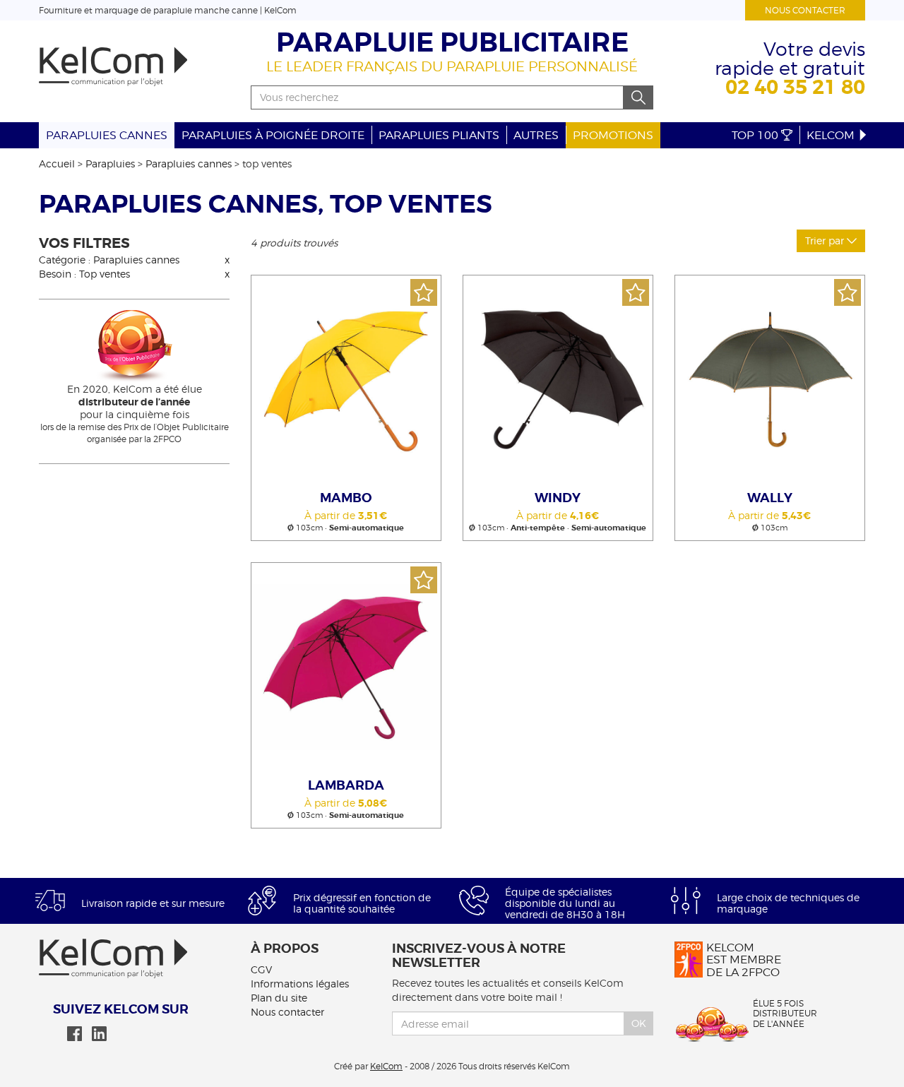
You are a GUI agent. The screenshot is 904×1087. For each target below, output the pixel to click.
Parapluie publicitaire (452, 42)
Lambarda (346, 785)
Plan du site (279, 998)
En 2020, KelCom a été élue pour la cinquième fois (134, 401)
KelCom (832, 135)
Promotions (613, 135)
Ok (638, 1023)
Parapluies (110, 164)
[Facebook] (74, 1034)
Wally (769, 498)
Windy (558, 498)
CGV (261, 969)
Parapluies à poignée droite (273, 135)
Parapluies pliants (439, 135)
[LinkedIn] (99, 1034)
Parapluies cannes (106, 135)
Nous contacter (805, 10)
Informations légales (300, 984)
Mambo (346, 498)
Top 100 (756, 135)
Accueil (57, 164)
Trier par (826, 240)
